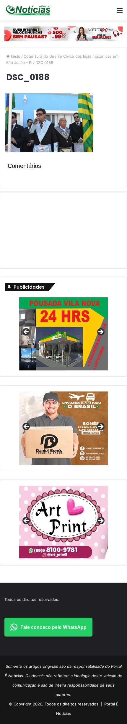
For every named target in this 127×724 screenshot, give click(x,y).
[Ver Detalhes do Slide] (63, 428)
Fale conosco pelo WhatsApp (53, 627)
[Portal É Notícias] (28, 10)
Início (15, 56)
